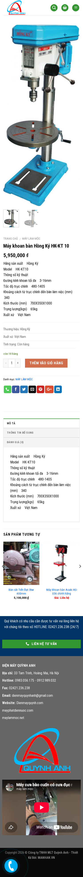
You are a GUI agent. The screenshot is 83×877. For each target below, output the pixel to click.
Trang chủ (10, 238)
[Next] (73, 115)
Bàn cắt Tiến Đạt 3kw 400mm (21, 591)
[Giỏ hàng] (64, 8)
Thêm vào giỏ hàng (46, 363)
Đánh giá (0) (15, 442)
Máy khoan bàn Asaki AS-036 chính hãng (61, 591)
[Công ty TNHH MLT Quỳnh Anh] (23, 8)
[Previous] (10, 115)
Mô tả (11, 423)
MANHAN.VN (46, 858)
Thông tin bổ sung (20, 432)
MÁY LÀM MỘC (31, 238)
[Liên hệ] (10, 865)
